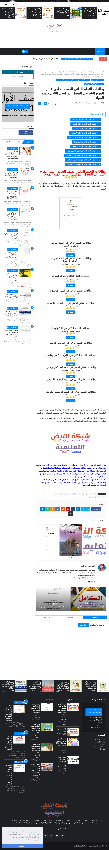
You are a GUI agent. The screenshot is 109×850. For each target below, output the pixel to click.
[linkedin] (78, 509)
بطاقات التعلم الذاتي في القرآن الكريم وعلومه (81, 151)
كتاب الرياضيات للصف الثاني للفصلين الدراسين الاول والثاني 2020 (35, 768)
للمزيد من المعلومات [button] (31, 840)
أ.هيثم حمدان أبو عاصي (88, 566)
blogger (95, 617)
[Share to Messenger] (42, 509)
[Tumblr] (73, 509)
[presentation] (108, 12)
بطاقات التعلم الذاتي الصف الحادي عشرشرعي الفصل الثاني (73, 80)
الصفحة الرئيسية (97, 72)
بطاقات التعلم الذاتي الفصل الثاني (86, 74)
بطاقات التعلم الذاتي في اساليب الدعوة (84, 146)
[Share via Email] (70, 513)
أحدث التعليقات (18, 142)
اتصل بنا (53, 482)
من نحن (102, 744)
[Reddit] (63, 509)
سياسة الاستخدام (100, 742)
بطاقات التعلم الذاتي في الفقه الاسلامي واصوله (81, 155)
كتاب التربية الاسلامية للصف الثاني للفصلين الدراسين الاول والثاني (35, 748)
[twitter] (13, 4)
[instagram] (9, 4)
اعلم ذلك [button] (22, 846)
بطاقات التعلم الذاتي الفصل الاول (83, 59)
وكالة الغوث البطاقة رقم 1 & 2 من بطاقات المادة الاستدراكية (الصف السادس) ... (35, 13)
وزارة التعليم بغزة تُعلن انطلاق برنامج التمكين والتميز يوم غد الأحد (11, 313)
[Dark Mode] (25, 51)
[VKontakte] (57, 509)
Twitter (86, 509)
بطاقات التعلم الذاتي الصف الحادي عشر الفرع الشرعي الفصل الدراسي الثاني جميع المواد (70, 544)
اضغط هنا (70, 255)
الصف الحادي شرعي (82, 72)
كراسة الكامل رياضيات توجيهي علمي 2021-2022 (61, 741)
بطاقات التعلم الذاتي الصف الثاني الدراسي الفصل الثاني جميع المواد (35, 708)
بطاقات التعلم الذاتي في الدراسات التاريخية (82, 137)
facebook (97, 509)
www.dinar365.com (17, 76)
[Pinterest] (68, 509)
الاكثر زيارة (28, 142)
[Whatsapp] (47, 509)
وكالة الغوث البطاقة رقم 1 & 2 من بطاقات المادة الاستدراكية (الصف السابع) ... (7, 13)
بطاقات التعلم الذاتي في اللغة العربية (84, 119)
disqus (70, 617)
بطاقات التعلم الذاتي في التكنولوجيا (85, 142)
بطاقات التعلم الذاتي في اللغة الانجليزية (83, 133)
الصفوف (7, 142)
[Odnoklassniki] (52, 509)
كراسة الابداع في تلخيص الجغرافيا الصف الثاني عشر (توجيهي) (11, 175)
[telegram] (6, 4)
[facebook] (16, 4)
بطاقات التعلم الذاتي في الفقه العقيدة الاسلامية (81, 160)
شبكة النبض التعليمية (80, 846)
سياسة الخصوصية (99, 747)
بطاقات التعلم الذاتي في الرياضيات (85, 128)
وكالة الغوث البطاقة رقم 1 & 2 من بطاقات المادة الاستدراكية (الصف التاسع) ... (62, 13)
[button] (71, 557)
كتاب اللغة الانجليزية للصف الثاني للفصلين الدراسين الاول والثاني (35, 728)
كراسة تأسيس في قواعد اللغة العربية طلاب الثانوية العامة (10, 236)
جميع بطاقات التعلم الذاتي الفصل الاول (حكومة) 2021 (90, 11)
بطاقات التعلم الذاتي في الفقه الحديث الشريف (81, 164)
